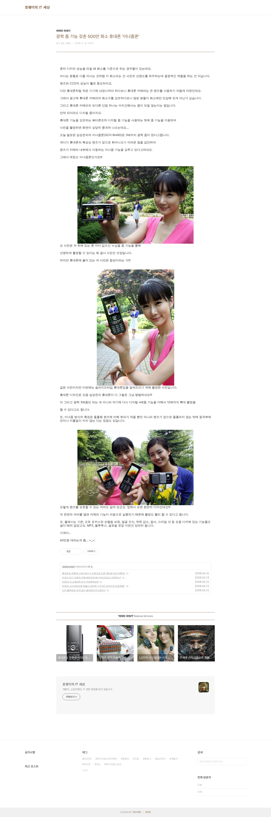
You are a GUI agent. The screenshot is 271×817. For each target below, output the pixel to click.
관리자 (148, 812)
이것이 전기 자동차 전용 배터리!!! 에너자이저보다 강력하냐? (91, 577)
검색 (242, 761)
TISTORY (136, 812)
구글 (137, 758)
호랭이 (125, 758)
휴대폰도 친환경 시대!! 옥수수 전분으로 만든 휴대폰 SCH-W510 (93, 573)
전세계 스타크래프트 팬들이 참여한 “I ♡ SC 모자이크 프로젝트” (93, 586)
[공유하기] (74, 551)
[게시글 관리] (78, 551)
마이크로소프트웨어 (107, 758)
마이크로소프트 (113, 764)
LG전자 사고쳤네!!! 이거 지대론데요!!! (80, 581)
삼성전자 (161, 758)
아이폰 (87, 764)
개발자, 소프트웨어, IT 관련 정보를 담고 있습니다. (87, 689)
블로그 (148, 758)
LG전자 (87, 758)
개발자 (174, 758)
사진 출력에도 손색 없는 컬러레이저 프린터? (84, 590)
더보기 (85, 770)
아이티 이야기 (68, 566)
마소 (98, 764)
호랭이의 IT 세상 (37, 7)
